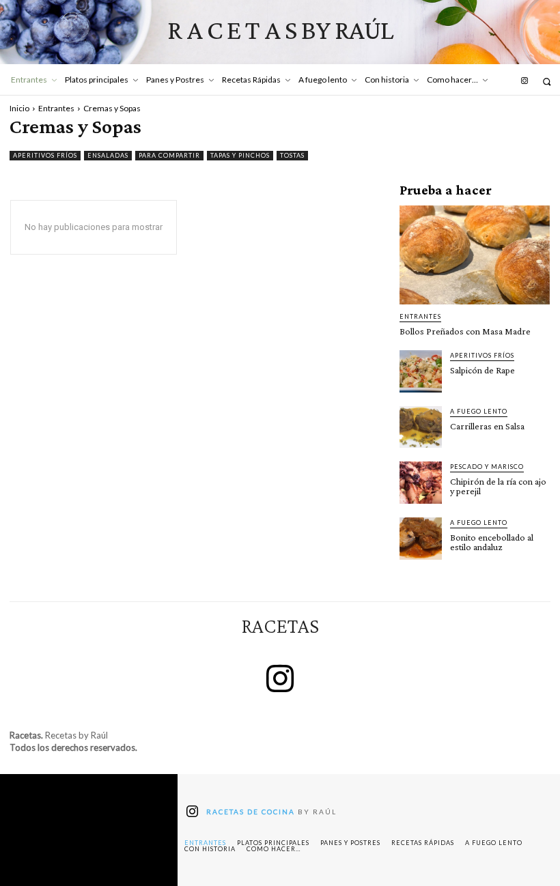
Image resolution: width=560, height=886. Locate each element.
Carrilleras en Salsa (487, 425)
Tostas (292, 155)
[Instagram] (524, 81)
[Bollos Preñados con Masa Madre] (475, 254)
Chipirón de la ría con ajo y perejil (498, 486)
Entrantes (56, 108)
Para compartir (169, 155)
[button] (546, 81)
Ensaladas (107, 155)
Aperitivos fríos (45, 155)
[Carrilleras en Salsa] (421, 427)
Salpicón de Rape (482, 370)
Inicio (19, 108)
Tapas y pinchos (240, 155)
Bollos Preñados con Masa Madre (465, 331)
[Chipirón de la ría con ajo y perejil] (421, 482)
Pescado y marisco (487, 466)
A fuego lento (478, 411)
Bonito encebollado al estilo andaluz (491, 542)
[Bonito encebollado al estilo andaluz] (421, 538)
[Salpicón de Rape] (421, 371)
